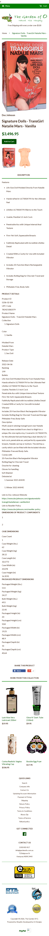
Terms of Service (24, 818)
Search (24, 783)
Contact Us (24, 790)
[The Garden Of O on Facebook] (24, 835)
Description (23, 175)
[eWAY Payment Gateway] (24, 878)
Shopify (19, 922)
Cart (45, 6)
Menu (7, 6)
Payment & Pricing (25, 797)
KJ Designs (38, 922)
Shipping (24, 800)
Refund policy (24, 822)
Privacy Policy (24, 808)
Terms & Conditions (24, 811)
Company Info (24, 787)
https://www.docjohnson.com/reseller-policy (21, 509)
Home (4, 33)
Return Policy (24, 804)
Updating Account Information (24, 794)
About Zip (24, 815)
